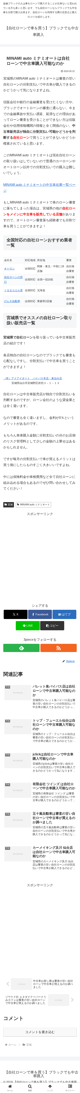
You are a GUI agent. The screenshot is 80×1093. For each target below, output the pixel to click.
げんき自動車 (12, 301)
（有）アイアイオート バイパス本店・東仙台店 (32, 378)
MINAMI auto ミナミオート (35, 504)
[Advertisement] (40, 557)
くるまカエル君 (13, 290)
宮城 (10, 504)
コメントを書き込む (40, 1032)
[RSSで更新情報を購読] (58, 648)
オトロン (9, 268)
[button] (52, 625)
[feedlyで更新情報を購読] (21, 648)
